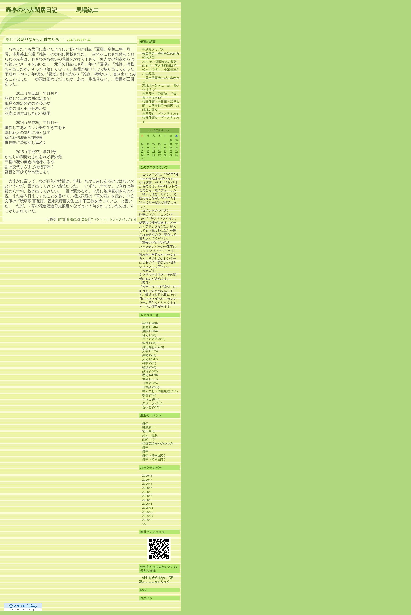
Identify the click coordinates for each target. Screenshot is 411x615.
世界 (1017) (150, 379)
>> (167, 130)
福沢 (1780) (150, 323)
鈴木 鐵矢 (150, 435)
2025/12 (147, 507)
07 (165, 143)
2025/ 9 (147, 520)
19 (153, 151)
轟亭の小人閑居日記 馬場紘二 (52, 10)
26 (153, 155)
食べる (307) (150, 407)
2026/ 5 (147, 487)
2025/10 (147, 516)
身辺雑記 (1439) (153, 347)
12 (153, 147)
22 (171, 151)
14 (165, 147)
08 (171, 143)
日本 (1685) (150, 383)
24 (142, 155)
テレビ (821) (150, 399)
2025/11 (147, 511)
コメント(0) (98, 219)
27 (159, 155)
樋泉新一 (148, 427)
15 (171, 147)
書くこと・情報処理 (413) (160, 391)
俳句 (61, 219)
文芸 (85, 219)
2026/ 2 (147, 500)
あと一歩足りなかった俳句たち (32, 39)
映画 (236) (149, 395)
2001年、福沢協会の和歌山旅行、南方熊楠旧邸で (159, 64)
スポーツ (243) (152, 403)
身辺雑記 (73, 219)
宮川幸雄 (148, 431)
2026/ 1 (147, 503)
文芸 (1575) (150, 351)
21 (165, 151)
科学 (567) (149, 363)
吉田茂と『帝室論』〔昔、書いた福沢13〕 (160, 96)
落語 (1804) (150, 331)
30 (176, 155)
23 (176, 151)
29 (171, 155)
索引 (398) (149, 343)
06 (159, 143)
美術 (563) (149, 355)
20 (159, 151)
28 (165, 155)
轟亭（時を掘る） (154, 455)
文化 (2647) (150, 359)
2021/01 (159, 130)
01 (171, 140)
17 (142, 151)
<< (151, 130)
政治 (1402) (150, 371)
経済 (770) (149, 367)
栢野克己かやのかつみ (157, 443)
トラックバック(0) (122, 219)
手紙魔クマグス (153, 49)
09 (176, 143)
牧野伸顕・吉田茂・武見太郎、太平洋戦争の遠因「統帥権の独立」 (160, 105)
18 (148, 151)
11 (148, 147)
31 (142, 159)
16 (176, 147)
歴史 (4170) (150, 375)
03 (142, 143)
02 (176, 140)
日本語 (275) (150, 387)
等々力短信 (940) (153, 339)
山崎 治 (148, 439)
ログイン (146, 598)
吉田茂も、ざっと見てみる (160, 114)
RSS (143, 590)
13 (159, 147)
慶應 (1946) (150, 327)
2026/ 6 (147, 483)
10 (142, 147)
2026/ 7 (147, 479)
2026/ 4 (147, 492)
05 (153, 143)
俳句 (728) (149, 335)
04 (148, 143)
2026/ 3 (147, 496)
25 (148, 155)
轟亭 (145, 423)
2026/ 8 (147, 475)
